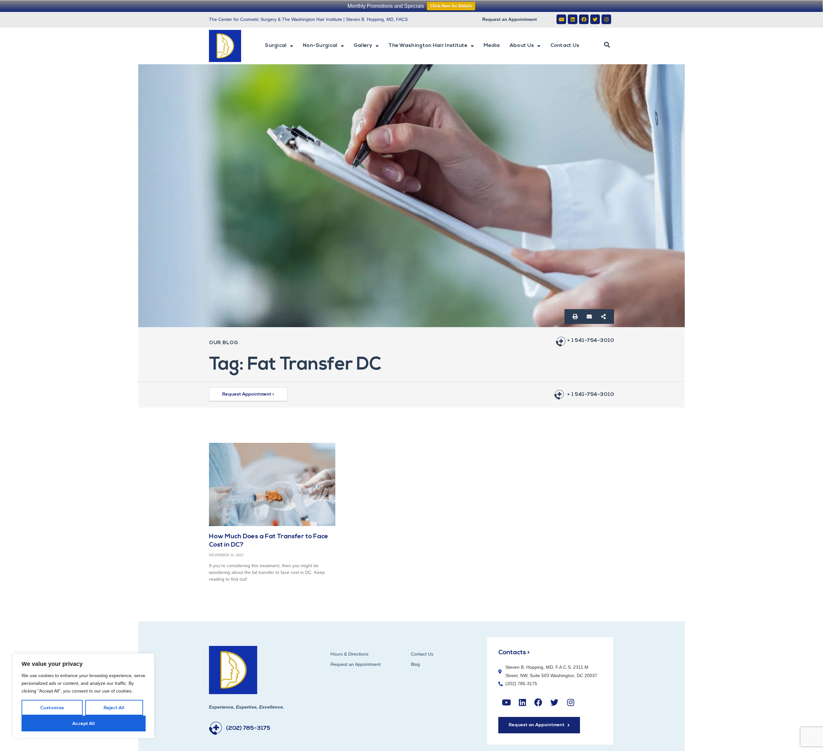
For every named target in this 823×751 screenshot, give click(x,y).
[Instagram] (606, 19)
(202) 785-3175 (248, 728)
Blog (415, 664)
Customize (52, 708)
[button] (607, 45)
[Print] (575, 316)
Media (492, 45)
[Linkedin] (572, 19)
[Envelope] (589, 316)
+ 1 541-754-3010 (590, 340)
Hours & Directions (349, 654)
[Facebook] (584, 19)
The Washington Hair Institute (427, 45)
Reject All (114, 708)
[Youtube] (561, 19)
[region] (83, 695)
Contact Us (565, 45)
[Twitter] (595, 19)
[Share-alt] (603, 316)
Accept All (83, 723)
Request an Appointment (509, 19)
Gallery (363, 45)
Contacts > (514, 652)
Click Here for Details (451, 6)
